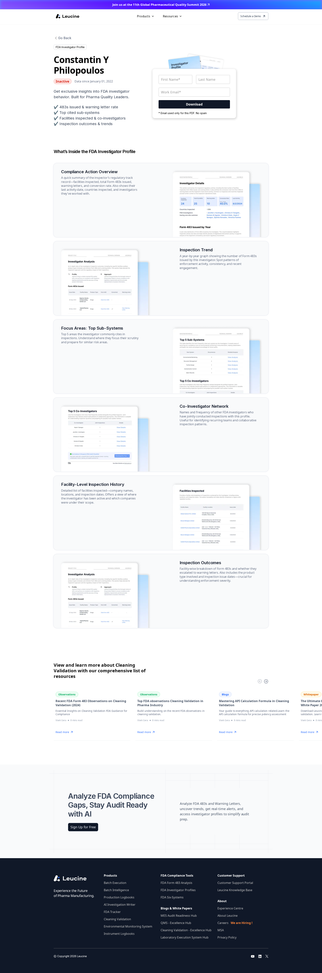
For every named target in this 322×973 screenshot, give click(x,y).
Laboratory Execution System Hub (185, 937)
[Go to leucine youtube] (253, 956)
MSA (220, 930)
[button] (146, 16)
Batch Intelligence (116, 890)
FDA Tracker (112, 912)
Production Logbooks (119, 897)
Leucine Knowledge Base (234, 890)
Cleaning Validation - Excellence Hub (186, 930)
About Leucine (227, 916)
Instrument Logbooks (119, 934)
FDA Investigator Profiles (178, 890)
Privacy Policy (226, 937)
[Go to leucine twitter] (266, 956)
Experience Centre (230, 908)
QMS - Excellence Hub (176, 923)
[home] (67, 16)
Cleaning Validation (117, 919)
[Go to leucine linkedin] (260, 956)
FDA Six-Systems (172, 897)
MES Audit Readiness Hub (179, 916)
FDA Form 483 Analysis (176, 883)
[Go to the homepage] (73, 878)
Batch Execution (115, 883)
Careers (234, 923)
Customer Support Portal (235, 883)
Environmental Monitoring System (128, 926)
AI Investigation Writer (119, 905)
